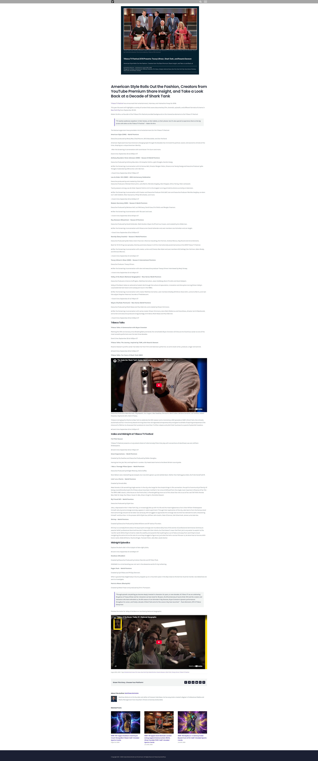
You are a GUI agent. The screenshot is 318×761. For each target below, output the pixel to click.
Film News (155, 69)
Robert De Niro (152, 672)
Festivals (150, 69)
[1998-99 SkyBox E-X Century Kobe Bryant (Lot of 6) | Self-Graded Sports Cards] (192, 722)
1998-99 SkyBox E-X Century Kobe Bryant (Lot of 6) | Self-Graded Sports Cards (192, 738)
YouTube (139, 70)
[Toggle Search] (200, 2)
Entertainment (138, 69)
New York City (180, 69)
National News (167, 69)
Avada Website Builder (129, 757)
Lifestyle (161, 69)
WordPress (163, 757)
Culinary (132, 69)
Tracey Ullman (175, 672)
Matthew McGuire (129, 67)
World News (133, 70)
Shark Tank (126, 70)
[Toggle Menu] (205, 2)
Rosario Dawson (161, 672)
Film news (137, 672)
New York (174, 69)
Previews (193, 69)
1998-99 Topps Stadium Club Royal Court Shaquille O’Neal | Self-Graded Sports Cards (125, 738)
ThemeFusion (140, 757)
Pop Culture (188, 69)
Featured (145, 69)
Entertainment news (129, 672)
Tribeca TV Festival (117, 103)
